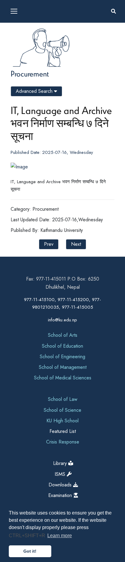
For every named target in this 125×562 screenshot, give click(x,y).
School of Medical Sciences (62, 377)
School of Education (62, 346)
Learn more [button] (59, 535)
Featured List (62, 431)
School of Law (62, 399)
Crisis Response (62, 441)
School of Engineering (62, 356)
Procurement (30, 73)
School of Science (62, 410)
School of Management (62, 367)
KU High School (62, 420)
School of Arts (62, 335)
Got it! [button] (29, 551)
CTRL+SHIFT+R (27, 535)
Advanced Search (35, 91)
